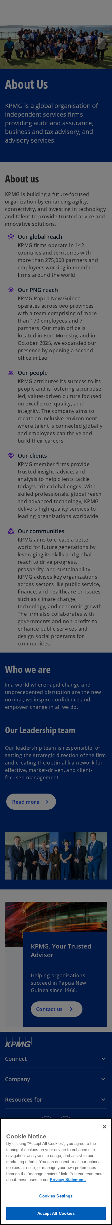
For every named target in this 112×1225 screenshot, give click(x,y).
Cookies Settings (55, 1196)
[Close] (104, 1126)
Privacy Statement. (68, 1179)
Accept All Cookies (55, 1213)
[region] (56, 1171)
